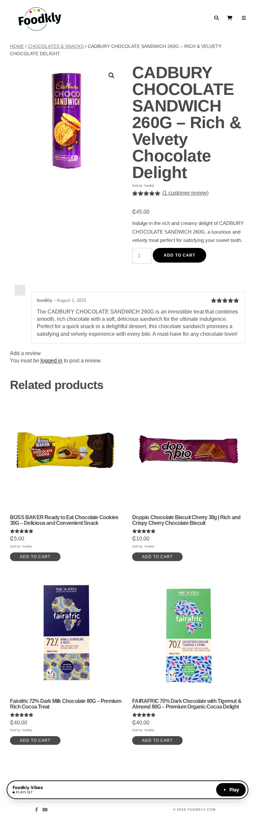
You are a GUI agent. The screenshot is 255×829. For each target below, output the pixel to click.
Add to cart (179, 255)
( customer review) (185, 193)
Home (17, 46)
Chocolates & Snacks (56, 46)
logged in (51, 360)
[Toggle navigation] (243, 18)
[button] (112, 76)
